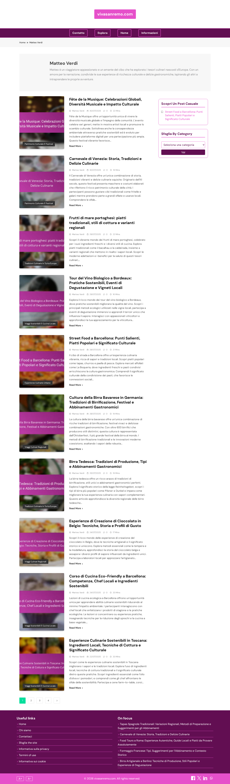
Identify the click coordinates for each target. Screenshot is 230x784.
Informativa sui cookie (32, 761)
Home (124, 33)
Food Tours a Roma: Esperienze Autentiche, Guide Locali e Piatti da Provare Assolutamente (165, 742)
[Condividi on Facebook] (193, 779)
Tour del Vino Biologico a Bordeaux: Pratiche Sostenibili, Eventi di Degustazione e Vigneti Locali (100, 283)
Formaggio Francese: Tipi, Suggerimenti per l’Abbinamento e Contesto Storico (162, 753)
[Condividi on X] (199, 779)
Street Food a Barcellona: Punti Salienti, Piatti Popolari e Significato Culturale (104, 340)
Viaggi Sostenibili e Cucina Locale (40, 323)
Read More (75, 146)
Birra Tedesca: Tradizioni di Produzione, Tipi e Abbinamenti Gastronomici (108, 464)
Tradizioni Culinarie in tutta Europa (40, 263)
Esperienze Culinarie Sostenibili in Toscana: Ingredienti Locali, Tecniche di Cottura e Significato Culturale (108, 645)
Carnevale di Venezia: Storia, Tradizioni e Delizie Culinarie (105, 161)
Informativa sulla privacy (34, 749)
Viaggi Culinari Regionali (35, 447)
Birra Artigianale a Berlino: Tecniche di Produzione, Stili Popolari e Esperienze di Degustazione (159, 763)
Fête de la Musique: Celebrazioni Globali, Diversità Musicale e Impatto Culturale (105, 102)
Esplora (102, 33)
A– (29, 778)
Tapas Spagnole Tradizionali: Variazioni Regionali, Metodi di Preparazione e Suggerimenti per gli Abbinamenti (164, 726)
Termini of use (27, 755)
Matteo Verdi (78, 111)
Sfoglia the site (28, 742)
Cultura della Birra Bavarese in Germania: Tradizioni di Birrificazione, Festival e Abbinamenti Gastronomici (106, 402)
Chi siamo (25, 730)
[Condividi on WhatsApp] (211, 779)
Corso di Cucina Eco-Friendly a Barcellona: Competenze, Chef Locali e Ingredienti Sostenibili (107, 581)
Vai (183, 152)
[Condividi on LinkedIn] (205, 779)
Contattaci (25, 736)
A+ (20, 778)
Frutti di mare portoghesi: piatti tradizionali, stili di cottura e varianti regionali (102, 222)
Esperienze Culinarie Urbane (38, 382)
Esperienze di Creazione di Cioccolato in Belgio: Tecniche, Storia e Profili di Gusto (105, 523)
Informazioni (149, 33)
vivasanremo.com (115, 14)
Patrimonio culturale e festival (39, 144)
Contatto (78, 33)
